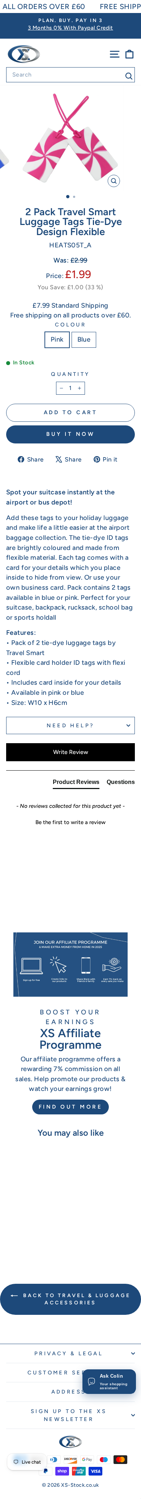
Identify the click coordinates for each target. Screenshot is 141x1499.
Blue (84, 339)
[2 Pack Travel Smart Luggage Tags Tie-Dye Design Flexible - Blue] (35, 1240)
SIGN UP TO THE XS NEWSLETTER (69, 1415)
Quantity (70, 374)
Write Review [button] (70, 752)
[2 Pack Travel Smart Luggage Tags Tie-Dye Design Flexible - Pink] (26, 1240)
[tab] (76, 783)
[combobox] (70, 74)
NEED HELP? (70, 725)
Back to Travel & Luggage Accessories (76, 1299)
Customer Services (68, 1372)
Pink (57, 339)
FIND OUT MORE (71, 1107)
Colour (70, 324)
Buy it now (70, 434)
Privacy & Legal (68, 1353)
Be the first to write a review (70, 822)
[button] (70, 821)
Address (68, 1391)
